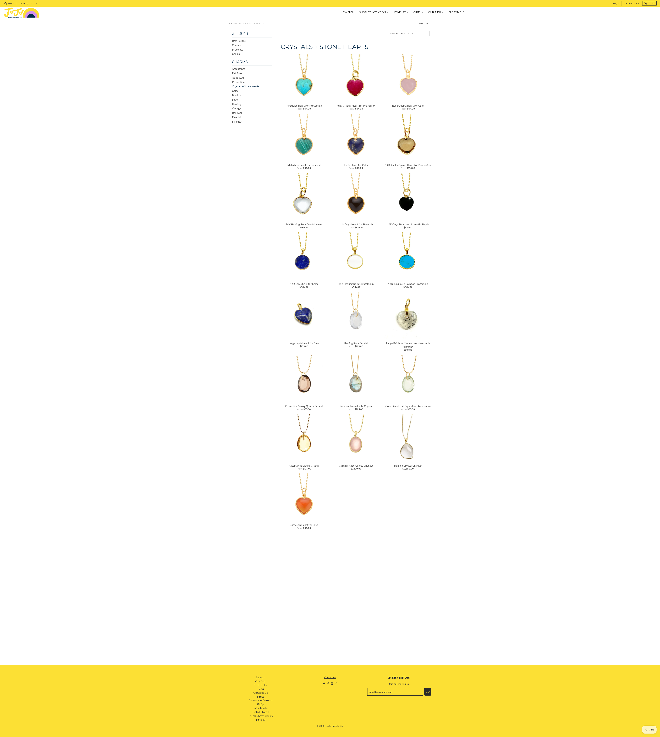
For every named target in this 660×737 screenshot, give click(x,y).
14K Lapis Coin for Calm (304, 283)
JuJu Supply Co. (335, 726)
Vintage (236, 108)
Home (232, 23)
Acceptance (238, 68)
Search (260, 677)
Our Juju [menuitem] (434, 12)
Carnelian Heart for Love (304, 524)
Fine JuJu (237, 117)
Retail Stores (260, 712)
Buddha (236, 95)
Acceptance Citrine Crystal (304, 465)
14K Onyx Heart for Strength (356, 224)
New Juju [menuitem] (347, 12)
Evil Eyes (237, 73)
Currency (23, 3)
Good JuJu (238, 77)
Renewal (237, 112)
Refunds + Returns (261, 700)
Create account (631, 3)
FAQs (260, 704)
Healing (236, 104)
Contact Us (260, 692)
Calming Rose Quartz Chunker (356, 465)
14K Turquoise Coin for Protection (408, 283)
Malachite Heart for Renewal (304, 165)
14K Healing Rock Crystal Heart (304, 224)
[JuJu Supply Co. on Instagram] (332, 683)
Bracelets (237, 49)
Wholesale (261, 708)
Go (428, 691)
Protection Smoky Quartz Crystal (304, 406)
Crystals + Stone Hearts (245, 86)
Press (260, 696)
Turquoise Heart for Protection (304, 105)
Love (235, 99)
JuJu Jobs (260, 685)
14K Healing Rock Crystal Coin (356, 283)
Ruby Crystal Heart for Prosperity (356, 105)
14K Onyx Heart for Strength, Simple (408, 224)
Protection (238, 82)
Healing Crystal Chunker (408, 465)
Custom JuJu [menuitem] (457, 12)
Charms (236, 45)
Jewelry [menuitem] (399, 12)
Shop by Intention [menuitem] (372, 12)
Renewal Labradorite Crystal (356, 406)
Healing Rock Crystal (356, 343)
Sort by (394, 33)
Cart (651, 3)
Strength (237, 121)
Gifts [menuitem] (417, 12)
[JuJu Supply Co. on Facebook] (328, 683)
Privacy (260, 719)
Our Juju (260, 681)
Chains (236, 53)
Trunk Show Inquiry (260, 716)
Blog (261, 689)
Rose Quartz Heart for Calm (408, 105)
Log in (616, 3)
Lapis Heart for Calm (356, 165)
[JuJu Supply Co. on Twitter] (324, 683)
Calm (235, 90)
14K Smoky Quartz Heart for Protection (408, 165)
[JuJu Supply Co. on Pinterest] (336, 683)
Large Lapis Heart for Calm (304, 343)
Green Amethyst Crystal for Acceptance (408, 406)
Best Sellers (239, 40)
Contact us (330, 677)
